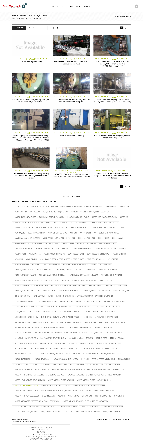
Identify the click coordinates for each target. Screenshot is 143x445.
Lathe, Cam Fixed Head (24, 301)
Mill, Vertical (41, 343)
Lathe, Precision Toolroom (26, 317)
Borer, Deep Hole (78, 212)
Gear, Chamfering (102, 249)
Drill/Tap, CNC (21, 243)
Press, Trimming (77, 364)
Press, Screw (124, 359)
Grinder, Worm (90, 291)
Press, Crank (40, 354)
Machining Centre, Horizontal (112, 322)
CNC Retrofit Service (57, 233)
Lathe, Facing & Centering (40, 312)
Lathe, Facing (20, 312)
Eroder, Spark (36, 243)
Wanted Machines (22, 18)
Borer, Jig (124, 217)
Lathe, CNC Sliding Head (25, 307)
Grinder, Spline (106, 280)
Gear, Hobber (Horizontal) (98, 254)
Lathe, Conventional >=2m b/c (107, 307)
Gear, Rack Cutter (48, 259)
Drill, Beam (35, 238)
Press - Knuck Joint (23, 354)
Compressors (21, 238)
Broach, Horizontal (79, 228)
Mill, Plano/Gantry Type (25, 338)
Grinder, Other (49, 280)
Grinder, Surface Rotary (74, 285)
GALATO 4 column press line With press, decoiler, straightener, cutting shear (112, 137)
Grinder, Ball (106, 264)
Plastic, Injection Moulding (88, 349)
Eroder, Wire (68, 243)
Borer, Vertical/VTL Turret (26, 228)
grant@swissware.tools (44, 437)
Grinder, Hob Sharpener (111, 275)
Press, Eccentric (73, 354)
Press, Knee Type (88, 359)
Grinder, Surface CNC (24, 285)
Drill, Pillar (103, 238)
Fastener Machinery (108, 243)
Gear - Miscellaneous (82, 249)
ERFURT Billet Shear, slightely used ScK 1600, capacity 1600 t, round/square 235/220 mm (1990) (112, 101)
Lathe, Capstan (66, 301)
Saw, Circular (119, 370)
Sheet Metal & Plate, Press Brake (55, 385)
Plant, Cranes (67, 349)
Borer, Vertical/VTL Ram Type (74, 222)
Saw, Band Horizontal (81, 370)
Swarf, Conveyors (51, 401)
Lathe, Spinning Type (50, 317)
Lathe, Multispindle (62, 312)
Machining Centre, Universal (27, 328)
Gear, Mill (19, 259)
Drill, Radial (117, 238)
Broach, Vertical (98, 228)
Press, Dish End (56, 354)
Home (52, 6)
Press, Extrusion (90, 354)
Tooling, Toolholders (113, 406)
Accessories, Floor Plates (59, 207)
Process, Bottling (95, 364)
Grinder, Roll (65, 280)
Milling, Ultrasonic (77, 343)
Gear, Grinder (20, 254)
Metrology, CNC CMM (23, 333)
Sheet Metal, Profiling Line (80, 396)
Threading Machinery (69, 406)
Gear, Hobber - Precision (54, 254)
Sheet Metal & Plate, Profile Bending (89, 385)
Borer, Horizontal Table (78, 217)
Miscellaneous (95, 343)
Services (70, 6)
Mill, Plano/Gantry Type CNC (51, 338)
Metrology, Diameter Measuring (49, 333)
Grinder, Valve (49, 291)
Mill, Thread (101, 338)
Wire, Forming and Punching (88, 412)
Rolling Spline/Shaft (59, 370)
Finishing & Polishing (24, 249)
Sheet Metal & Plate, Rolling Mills (62, 391)
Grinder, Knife (34, 280)
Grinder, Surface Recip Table (48, 285)
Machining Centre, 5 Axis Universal (48, 322)
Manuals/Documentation (80, 328)
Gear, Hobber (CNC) (76, 254)
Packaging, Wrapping (40, 349)
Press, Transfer (60, 364)
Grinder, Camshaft (23, 270)
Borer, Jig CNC (21, 222)
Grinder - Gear (69, 264)
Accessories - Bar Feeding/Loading (30, 207)
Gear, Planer (31, 259)
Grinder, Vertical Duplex (70, 291)
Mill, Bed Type (97, 333)
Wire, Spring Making (112, 412)
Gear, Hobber (35, 254)
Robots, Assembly (22, 370)
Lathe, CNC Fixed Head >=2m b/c (111, 301)
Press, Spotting (21, 364)
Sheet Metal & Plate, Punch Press (29, 391)
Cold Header (85, 233)
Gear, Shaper (64, 259)
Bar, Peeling (35, 212)
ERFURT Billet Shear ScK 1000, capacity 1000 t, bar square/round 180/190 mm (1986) (30, 101)
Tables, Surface (50, 406)
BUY (58, 6)
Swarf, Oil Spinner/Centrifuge (75, 401)
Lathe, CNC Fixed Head (85, 301)
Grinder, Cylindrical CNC (25, 275)
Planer (55, 349)
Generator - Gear (22, 264)
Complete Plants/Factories (106, 233)
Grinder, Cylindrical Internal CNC (83, 275)
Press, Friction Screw (110, 354)
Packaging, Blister (113, 343)
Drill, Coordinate (50, 238)
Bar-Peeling (125, 207)
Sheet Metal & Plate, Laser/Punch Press (95, 380)
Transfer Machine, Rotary (26, 412)
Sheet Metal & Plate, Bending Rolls (30, 380)
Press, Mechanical (107, 359)
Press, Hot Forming (23, 359)
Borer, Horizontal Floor (25, 217)
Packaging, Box (21, 349)
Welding (69, 412)
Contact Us (88, 6)
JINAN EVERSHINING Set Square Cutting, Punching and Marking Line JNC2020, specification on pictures (30, 176)
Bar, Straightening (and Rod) (55, 212)
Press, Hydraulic (42, 359)
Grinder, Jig (20, 280)
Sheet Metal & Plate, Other (27, 58)
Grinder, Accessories (88, 264)
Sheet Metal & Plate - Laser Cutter (30, 375)
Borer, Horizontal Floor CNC (51, 217)
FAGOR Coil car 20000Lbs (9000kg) (71, 136)
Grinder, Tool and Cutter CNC (27, 291)
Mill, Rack (71, 338)
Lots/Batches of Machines (106, 317)
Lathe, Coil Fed (64, 307)
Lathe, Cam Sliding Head (47, 301)
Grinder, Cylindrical (108, 270)
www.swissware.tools (41, 439)
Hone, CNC (125, 291)
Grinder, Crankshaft (87, 270)
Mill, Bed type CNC (114, 333)
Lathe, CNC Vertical (46, 307)
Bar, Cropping (21, 212)
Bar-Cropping (111, 207)
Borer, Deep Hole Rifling (100, 212)
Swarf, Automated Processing (28, 401)
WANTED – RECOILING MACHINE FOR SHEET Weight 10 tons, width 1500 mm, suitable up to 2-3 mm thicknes (112, 176)
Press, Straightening (41, 364)
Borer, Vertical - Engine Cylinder (44, 222)
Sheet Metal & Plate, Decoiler (61, 380)
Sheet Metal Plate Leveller (27, 396)
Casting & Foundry (117, 228)
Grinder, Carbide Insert (44, 270)
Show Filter (19, 28)
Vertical (58, 412)
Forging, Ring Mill (62, 249)
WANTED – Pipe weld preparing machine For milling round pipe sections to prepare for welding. (71, 175)
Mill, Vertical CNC (57, 343)
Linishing (88, 317)
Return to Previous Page (123, 16)
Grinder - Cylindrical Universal (46, 264)
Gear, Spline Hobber (95, 259)
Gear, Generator (120, 249)
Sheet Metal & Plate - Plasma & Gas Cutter (66, 375)
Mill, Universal (117, 338)
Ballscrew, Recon (94, 207)
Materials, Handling (103, 328)
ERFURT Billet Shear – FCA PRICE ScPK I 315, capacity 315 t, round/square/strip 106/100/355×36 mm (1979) (112, 64)
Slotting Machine (103, 396)
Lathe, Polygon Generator (104, 312)
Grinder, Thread (95, 285)
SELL (63, 6)
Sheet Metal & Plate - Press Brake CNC (104, 375)
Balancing (78, 207)
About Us (78, 6)
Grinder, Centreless (66, 270)
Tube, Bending (46, 412)
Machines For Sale (20, 201)
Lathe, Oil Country (82, 312)
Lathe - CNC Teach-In (65, 296)
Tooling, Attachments (90, 406)
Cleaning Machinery (36, 233)
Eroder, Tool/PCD (52, 243)
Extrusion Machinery (86, 243)
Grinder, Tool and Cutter (116, 285)
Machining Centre (22, 322)
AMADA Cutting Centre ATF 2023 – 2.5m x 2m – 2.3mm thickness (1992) (71, 63)
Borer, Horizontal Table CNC (104, 217)
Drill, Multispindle (86, 238)
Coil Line (73, 233)
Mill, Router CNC (86, 338)
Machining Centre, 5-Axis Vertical (81, 322)
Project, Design (113, 364)
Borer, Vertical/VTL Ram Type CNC (104, 222)
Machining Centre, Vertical (54, 328)
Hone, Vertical (39, 296)
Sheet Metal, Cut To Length (53, 396)
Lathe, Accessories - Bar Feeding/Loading (95, 296)
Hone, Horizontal (22, 296)
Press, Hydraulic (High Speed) (65, 359)
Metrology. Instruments (77, 333)
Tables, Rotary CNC (100, 401)
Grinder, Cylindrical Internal (52, 275)
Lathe (50, 296)
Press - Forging (35, 201)
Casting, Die (20, 233)
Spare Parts (119, 396)
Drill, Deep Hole (68, 238)
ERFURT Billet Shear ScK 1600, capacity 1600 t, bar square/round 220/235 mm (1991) (71, 101)
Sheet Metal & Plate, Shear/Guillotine (97, 391)
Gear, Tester (113, 259)
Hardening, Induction (108, 291)
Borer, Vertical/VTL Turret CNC (54, 228)
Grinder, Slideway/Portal (85, 280)
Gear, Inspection (120, 254)
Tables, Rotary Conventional (27, 406)
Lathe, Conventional (82, 307)
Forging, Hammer (43, 249)
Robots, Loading (40, 370)
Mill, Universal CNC (23, 343)
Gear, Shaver (78, 259)
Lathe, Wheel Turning (71, 317)
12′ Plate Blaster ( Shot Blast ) (31, 62)
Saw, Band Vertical (102, 370)
